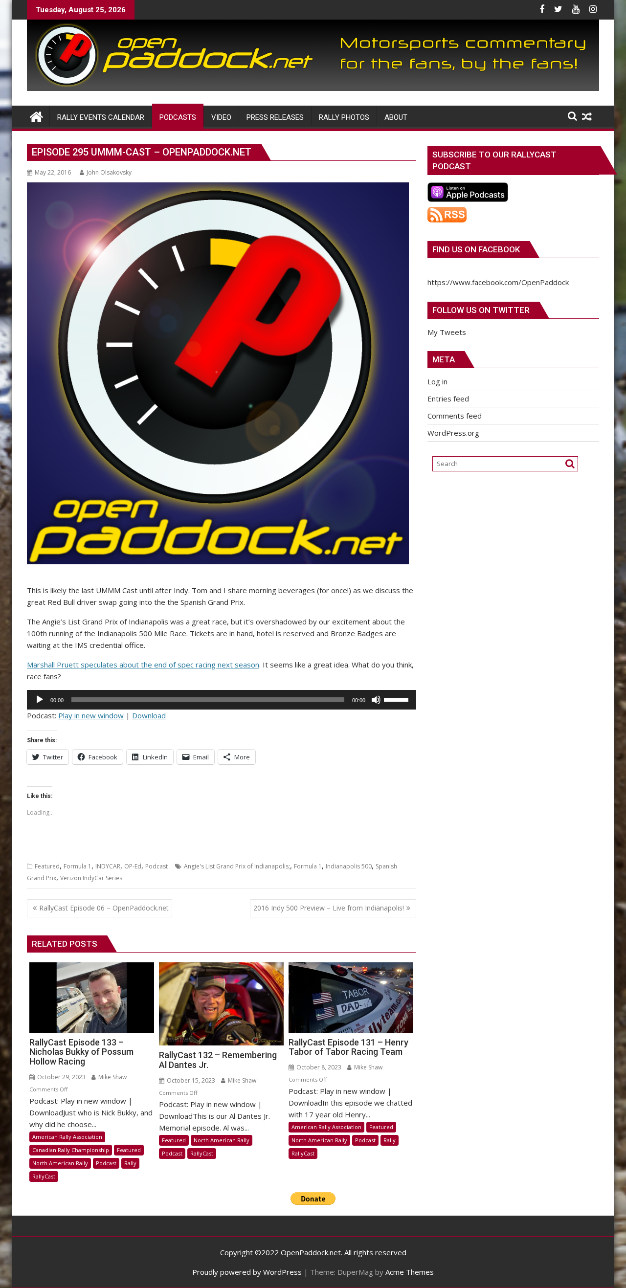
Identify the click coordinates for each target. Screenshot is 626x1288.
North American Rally (60, 1163)
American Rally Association (67, 1136)
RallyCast (43, 1176)
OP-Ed (132, 866)
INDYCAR (107, 866)
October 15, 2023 (190, 1080)
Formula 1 (77, 866)
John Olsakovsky (109, 172)
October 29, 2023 (61, 1077)
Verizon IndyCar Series (91, 878)
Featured (47, 866)
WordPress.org (453, 433)
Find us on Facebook (476, 249)
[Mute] (376, 700)
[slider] (397, 699)
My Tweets (446, 332)
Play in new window (91, 715)
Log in (437, 381)
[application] (221, 700)
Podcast (156, 866)
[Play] (40, 700)
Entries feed (448, 398)
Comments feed (454, 416)
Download (149, 715)
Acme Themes (409, 1272)
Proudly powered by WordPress (247, 1272)
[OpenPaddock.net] (313, 88)
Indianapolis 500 (349, 866)
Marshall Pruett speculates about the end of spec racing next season (143, 664)
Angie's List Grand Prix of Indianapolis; (237, 866)
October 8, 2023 (318, 1067)
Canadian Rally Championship (70, 1150)
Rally (130, 1163)
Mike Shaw (112, 1077)
